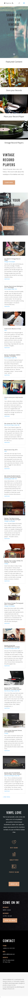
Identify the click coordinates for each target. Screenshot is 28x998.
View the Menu (10, 920)
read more (7, 279)
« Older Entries (6, 797)
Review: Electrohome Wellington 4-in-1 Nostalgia (13, 286)
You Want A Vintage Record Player (12, 259)
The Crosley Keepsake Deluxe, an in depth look (13, 731)
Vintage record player (9, 261)
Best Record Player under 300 (11, 425)
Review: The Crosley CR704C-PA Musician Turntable (13, 561)
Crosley (6, 563)
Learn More (9, 182)
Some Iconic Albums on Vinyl (12, 329)
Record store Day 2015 (11, 450)
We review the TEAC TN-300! (12, 423)
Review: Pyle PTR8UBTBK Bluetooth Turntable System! (12, 688)
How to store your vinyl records (13, 397)
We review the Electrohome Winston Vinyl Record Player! (12, 476)
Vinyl (5, 330)
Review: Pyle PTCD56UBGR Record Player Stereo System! (12, 773)
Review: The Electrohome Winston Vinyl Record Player (12, 518)
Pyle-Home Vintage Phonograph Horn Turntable (13, 603)
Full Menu (8, 228)
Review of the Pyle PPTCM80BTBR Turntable (12, 646)
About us (14, 884)
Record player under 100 (10, 289)
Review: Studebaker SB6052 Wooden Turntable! (12, 355)
